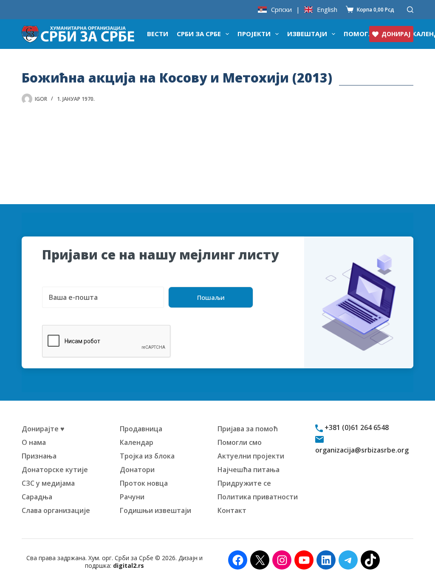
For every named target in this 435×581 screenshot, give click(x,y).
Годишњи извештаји (155, 510)
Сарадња (37, 496)
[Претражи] (410, 9)
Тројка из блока (147, 456)
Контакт (232, 510)
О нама (34, 442)
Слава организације (56, 510)
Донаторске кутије (55, 469)
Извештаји (307, 33)
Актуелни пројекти (251, 456)
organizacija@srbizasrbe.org (362, 450)
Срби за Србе (199, 33)
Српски (281, 10)
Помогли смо (240, 442)
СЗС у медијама (48, 483)
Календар (136, 442)
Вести (157, 33)
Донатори (137, 469)
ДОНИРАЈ (395, 34)
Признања (39, 456)
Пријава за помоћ (248, 428)
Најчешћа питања (249, 469)
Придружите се (244, 483)
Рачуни (132, 496)
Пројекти (254, 33)
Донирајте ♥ (43, 428)
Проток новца (144, 483)
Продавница (141, 428)
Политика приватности (258, 496)
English (327, 10)
